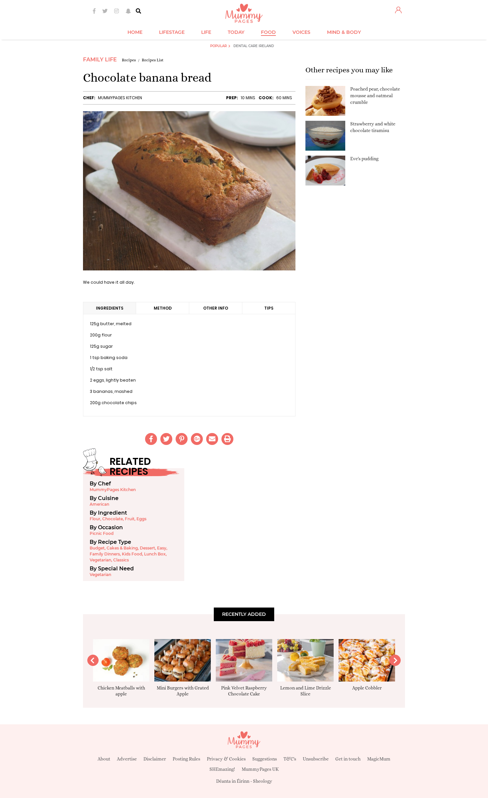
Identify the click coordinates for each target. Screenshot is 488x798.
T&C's (290, 759)
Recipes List (153, 60)
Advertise (127, 759)
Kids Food (132, 553)
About (104, 759)
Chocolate (112, 518)
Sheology (262, 781)
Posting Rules (186, 759)
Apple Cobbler (367, 687)
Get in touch (348, 759)
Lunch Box (155, 553)
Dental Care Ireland (253, 46)
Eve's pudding (364, 158)
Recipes (129, 60)
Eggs (141, 518)
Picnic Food (102, 533)
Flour (95, 518)
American (99, 504)
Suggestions (264, 759)
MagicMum (378, 759)
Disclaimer (154, 759)
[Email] (212, 439)
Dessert (147, 547)
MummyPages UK (260, 769)
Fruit (129, 518)
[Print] (227, 439)
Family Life (100, 59)
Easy (161, 547)
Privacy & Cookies (226, 759)
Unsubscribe (316, 759)
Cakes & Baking (122, 547)
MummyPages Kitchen (120, 98)
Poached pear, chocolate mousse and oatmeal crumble (375, 95)
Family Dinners (105, 553)
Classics (121, 559)
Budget (97, 547)
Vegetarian (100, 559)
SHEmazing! (222, 769)
